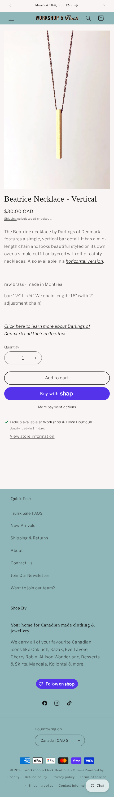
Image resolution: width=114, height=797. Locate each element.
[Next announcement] (104, 6)
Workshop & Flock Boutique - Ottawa (54, 770)
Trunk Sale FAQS (26, 513)
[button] (11, 18)
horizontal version (84, 261)
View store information (32, 436)
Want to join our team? (33, 588)
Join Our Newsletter (30, 575)
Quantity (11, 347)
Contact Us (21, 563)
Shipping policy (41, 785)
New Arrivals (23, 525)
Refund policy (36, 777)
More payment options (57, 407)
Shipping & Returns (29, 538)
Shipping (10, 218)
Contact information (75, 785)
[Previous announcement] (10, 6)
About (17, 550)
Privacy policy (63, 777)
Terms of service (93, 777)
